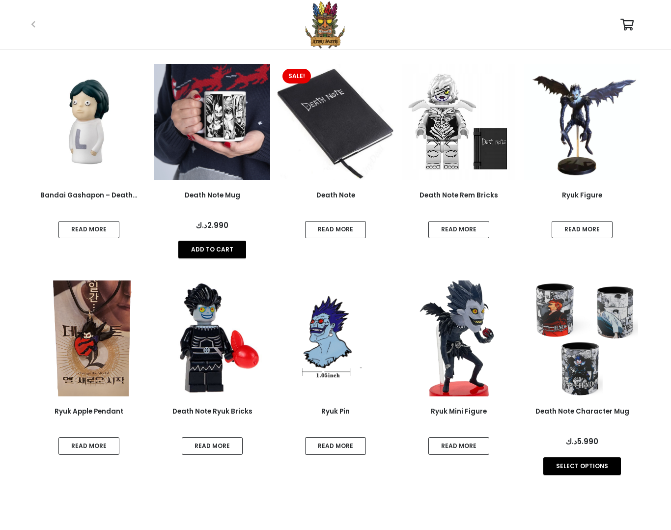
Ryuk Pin (335, 411)
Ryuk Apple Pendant (89, 411)
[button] (212, 249)
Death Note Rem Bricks (458, 195)
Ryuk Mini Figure (459, 411)
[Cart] (627, 24)
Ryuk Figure (582, 195)
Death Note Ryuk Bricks (212, 411)
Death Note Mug (212, 195)
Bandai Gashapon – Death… (89, 195)
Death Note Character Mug (582, 411)
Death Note (335, 195)
